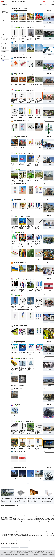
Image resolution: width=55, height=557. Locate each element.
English (7, 552)
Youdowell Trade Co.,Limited (18, 404)
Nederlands (38, 552)
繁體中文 (12, 552)
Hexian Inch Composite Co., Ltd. (18, 73)
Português (25, 552)
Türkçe (44, 552)
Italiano (27, 552)
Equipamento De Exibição (4, 540)
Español (19, 552)
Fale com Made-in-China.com (30, 551)
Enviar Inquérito (49, 10)
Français (17, 552)
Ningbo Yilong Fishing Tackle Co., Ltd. (19, 451)
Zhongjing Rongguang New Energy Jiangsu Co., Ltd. (21, 372)
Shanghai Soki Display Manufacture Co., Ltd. (20, 325)
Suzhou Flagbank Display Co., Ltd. (19, 435)
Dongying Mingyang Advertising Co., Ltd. (20, 199)
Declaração (15, 551)
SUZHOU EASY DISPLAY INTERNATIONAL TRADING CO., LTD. (23, 309)
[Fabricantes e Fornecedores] (5, 1)
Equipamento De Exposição (20, 540)
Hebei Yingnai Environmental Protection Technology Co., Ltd (23, 246)
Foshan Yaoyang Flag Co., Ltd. (18, 278)
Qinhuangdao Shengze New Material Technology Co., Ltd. (22, 57)
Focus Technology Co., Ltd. (26, 553)
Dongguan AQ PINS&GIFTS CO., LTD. (19, 341)
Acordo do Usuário (19, 551)
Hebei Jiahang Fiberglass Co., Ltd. (19, 167)
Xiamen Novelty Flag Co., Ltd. (18, 104)
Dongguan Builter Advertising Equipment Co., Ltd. (21, 120)
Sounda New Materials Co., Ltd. (18, 388)
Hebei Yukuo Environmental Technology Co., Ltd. (21, 41)
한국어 (33, 552)
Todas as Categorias (4, 4)
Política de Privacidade (24, 551)
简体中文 (10, 552)
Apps (48, 4)
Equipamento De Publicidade (12, 540)
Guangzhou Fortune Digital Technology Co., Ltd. (21, 136)
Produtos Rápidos (36, 551)
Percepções (39, 551)
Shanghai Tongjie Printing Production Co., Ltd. (21, 262)
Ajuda (45, 4)
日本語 (14, 552)
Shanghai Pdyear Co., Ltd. (18, 230)
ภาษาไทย (42, 552)
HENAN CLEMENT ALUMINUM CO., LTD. (20, 467)
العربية (35, 552)
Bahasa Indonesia (51, 552)
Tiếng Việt (47, 552)
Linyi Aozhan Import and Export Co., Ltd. (20, 183)
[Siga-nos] (43, 551)
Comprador (41, 4)
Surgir (40, 540)
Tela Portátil (36, 540)
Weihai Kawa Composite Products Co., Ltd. (20, 10)
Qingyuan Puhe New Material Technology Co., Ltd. (21, 215)
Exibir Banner (43, 540)
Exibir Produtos (26, 540)
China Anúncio (31, 540)
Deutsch (22, 552)
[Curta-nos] (41, 551)
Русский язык (30, 552)
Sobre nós (12, 551)
